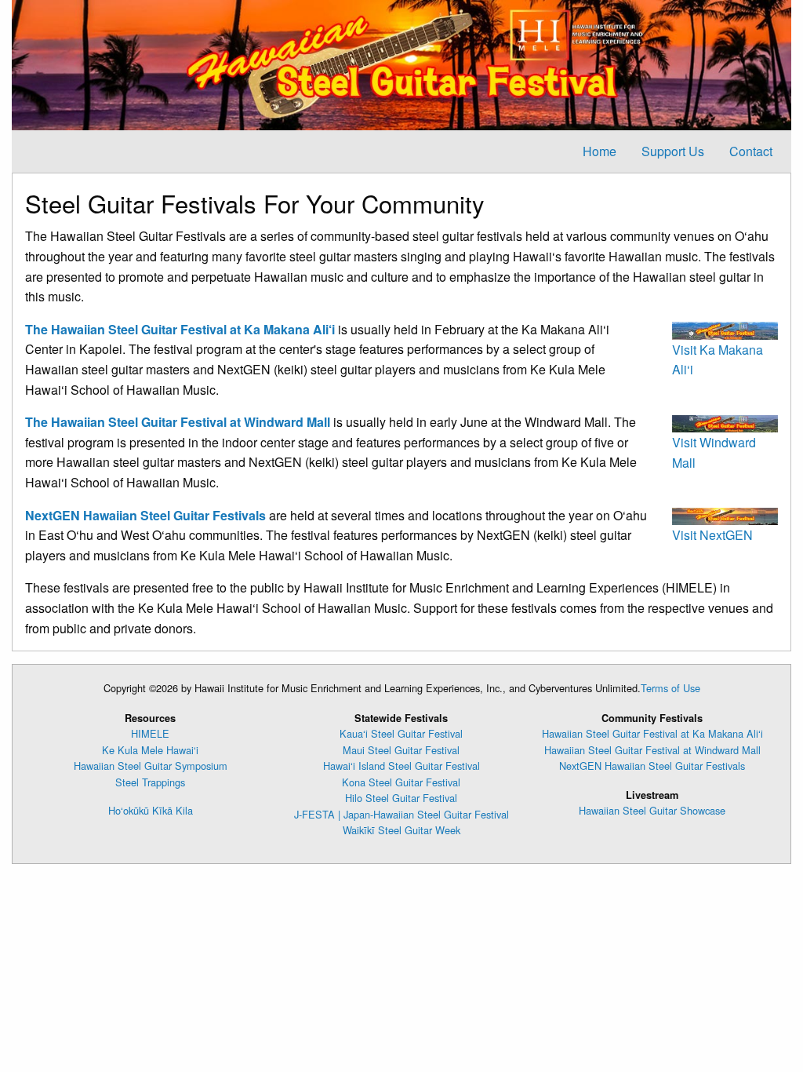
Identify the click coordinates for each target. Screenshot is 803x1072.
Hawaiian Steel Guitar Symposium (150, 765)
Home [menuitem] (599, 151)
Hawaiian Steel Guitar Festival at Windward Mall (652, 749)
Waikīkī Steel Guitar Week (401, 829)
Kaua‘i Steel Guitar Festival (401, 733)
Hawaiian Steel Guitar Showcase (652, 810)
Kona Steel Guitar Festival (401, 782)
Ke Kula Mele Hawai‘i (150, 749)
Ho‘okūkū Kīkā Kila (150, 810)
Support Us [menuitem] (672, 151)
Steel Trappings (150, 782)
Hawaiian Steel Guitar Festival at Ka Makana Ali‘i (652, 733)
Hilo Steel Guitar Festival (401, 797)
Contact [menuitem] (750, 151)
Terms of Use (670, 687)
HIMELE (150, 733)
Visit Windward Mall (714, 452)
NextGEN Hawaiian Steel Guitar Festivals (652, 765)
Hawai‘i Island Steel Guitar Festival (401, 765)
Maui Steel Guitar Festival (401, 749)
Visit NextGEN (712, 535)
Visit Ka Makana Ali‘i (717, 360)
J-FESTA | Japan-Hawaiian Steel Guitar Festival (401, 814)
